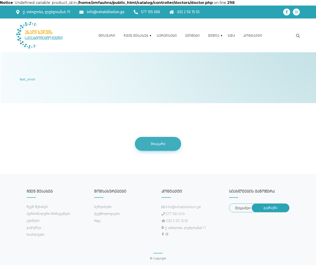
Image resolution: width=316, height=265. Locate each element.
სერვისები (167, 35)
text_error (27, 79)
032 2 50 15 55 (188, 12)
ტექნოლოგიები (107, 214)
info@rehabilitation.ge (105, 12)
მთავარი (107, 35)
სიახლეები (35, 235)
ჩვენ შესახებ (136, 35)
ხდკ (231, 35)
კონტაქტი (252, 35)
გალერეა (34, 228)
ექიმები (192, 35)
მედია (213, 35)
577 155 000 (150, 12)
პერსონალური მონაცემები (48, 214)
